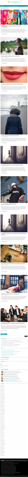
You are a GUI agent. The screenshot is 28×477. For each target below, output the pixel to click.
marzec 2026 (2, 390)
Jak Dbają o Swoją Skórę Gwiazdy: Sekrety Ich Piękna (10, 135)
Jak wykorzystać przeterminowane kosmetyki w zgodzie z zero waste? (12, 371)
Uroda (2, 367)
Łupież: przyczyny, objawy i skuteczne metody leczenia (7, 462)
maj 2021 (2, 433)
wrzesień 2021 (3, 428)
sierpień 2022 (2, 413)
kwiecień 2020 (3, 451)
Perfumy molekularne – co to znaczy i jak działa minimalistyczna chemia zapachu (10, 340)
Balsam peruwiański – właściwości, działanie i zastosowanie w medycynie (9, 463)
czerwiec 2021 (3, 432)
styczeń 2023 (2, 406)
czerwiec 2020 (3, 448)
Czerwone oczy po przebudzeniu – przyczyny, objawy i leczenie (8, 471)
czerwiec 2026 (3, 386)
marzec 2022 (2, 420)
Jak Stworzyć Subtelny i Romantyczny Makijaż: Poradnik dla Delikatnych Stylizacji (10, 472)
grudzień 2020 (3, 440)
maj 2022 (2, 417)
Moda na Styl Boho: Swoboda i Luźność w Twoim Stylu (10, 56)
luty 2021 (2, 437)
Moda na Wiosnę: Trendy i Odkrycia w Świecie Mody (7, 352)
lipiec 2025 (2, 401)
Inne (1, 363)
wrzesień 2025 (3, 398)
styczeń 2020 (2, 455)
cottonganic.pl (6, 57)
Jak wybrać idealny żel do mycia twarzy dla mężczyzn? (7, 343)
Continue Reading (5, 63)
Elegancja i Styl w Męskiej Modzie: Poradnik (8, 204)
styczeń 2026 (2, 393)
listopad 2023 (2, 405)
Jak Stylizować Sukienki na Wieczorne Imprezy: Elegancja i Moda (12, 84)
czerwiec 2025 (3, 402)
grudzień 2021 (3, 424)
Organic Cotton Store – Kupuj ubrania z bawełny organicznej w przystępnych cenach (11, 351)
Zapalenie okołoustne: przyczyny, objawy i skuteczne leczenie (8, 467)
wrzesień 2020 (3, 444)
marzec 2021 (2, 436)
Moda (2, 364)
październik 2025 (3, 397)
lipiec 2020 (2, 447)
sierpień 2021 (2, 429)
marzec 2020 (2, 452)
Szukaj (26, 336)
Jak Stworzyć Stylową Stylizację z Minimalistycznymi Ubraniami (8, 466)
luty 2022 (2, 421)
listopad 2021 (2, 425)
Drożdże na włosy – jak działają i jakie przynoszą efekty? (10, 373)
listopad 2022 (2, 409)
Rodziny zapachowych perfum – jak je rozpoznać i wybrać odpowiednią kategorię (10, 344)
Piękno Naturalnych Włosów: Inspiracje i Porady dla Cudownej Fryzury (13, 323)
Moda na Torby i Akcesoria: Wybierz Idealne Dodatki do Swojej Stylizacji (13, 263)
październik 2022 (3, 410)
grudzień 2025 (3, 394)
